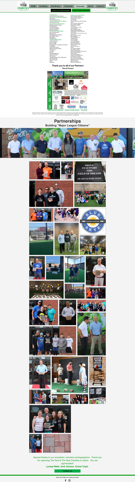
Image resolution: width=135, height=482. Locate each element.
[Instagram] (69, 480)
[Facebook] (65, 480)
